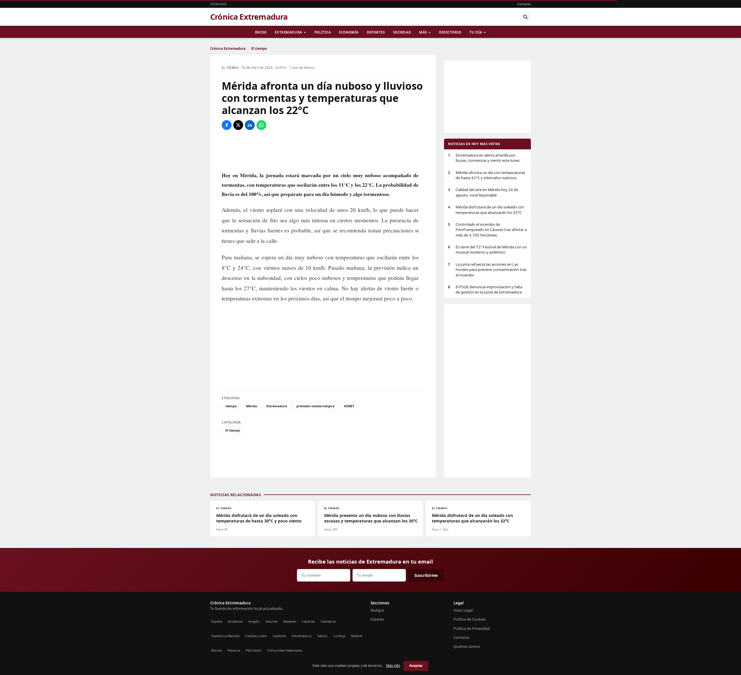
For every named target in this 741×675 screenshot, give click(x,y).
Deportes (376, 32)
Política (322, 32)
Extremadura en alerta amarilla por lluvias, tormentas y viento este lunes (484, 158)
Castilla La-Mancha (225, 636)
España (216, 621)
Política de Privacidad (472, 628)
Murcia (216, 650)
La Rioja (339, 636)
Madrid (356, 636)
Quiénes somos (467, 646)
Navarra (234, 650)
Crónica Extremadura (249, 16)
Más (423, 32)
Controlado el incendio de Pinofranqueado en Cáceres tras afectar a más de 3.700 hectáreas (487, 230)
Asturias (271, 621)
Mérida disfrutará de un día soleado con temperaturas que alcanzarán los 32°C (486, 209)
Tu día (475, 32)
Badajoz (377, 610)
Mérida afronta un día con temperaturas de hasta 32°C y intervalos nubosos (486, 175)
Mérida (251, 406)
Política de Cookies (470, 619)
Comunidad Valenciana (284, 650)
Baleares (289, 621)
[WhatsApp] (261, 125)
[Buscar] (525, 16)
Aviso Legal (463, 610)
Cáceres (377, 619)
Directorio (450, 32)
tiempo (231, 406)
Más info (393, 665)
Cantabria (328, 621)
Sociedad (402, 32)
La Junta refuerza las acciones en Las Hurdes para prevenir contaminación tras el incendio (487, 270)
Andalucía (235, 621)
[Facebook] (227, 125)
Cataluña (279, 636)
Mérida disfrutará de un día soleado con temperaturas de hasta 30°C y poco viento (259, 518)
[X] (238, 125)
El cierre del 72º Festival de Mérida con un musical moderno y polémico (487, 249)
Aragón (254, 621)
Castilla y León (256, 636)
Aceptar (416, 665)
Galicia (322, 636)
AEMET (349, 406)
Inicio (261, 32)
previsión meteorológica (315, 406)
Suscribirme (426, 575)
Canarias (308, 621)
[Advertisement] (323, 150)
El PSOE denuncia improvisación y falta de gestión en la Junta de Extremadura (485, 289)
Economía (349, 32)
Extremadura (288, 32)
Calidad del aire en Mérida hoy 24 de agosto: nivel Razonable (483, 192)
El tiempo (259, 48)
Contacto (524, 4)
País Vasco (253, 650)
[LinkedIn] (250, 125)
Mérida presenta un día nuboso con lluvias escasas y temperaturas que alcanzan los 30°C (371, 518)
